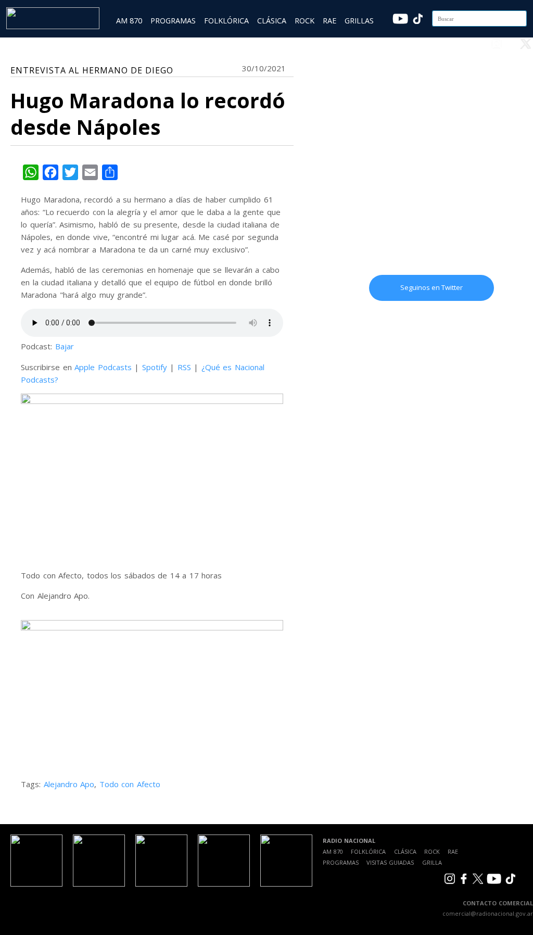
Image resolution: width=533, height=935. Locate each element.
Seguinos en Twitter (431, 287)
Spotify (154, 367)
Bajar (64, 346)
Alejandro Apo (69, 784)
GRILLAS (359, 21)
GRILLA (432, 862)
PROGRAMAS (173, 21)
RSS (184, 367)
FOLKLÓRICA (226, 21)
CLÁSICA (271, 21)
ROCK (304, 21)
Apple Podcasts (103, 367)
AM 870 (129, 21)
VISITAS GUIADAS (390, 862)
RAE (329, 21)
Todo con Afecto (129, 784)
